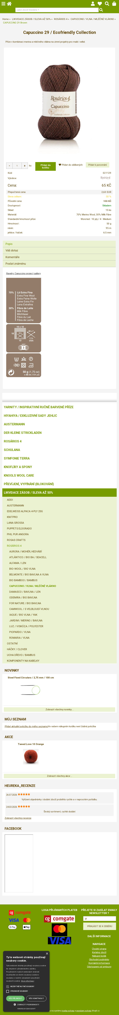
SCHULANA (12, 450)
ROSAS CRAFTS (16, 540)
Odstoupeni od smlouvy (99, 966)
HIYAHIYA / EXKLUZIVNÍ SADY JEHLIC (30, 416)
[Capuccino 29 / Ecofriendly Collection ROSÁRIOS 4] (59, 102)
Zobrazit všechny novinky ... (60, 709)
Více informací (27, 981)
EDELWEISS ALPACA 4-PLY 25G (25, 511)
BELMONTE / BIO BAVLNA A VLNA (29, 574)
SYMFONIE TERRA (17, 458)
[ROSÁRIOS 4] (105, 179)
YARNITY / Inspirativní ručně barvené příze (38, 407)
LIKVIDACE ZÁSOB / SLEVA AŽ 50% (28, 492)
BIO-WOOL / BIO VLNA (22, 568)
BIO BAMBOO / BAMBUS (23, 580)
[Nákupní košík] (115, 4)
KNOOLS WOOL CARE (19, 475)
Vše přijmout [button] (15, 998)
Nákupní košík (99, 956)
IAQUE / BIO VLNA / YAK (23, 614)
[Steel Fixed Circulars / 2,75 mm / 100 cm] (30, 690)
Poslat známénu (16, 263)
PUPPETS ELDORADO (19, 528)
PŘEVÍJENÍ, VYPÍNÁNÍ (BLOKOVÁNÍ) (29, 484)
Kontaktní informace (99, 963)
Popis (9, 244)
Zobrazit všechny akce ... (59, 776)
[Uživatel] (101, 4)
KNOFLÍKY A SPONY (18, 467)
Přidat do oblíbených (72, 164)
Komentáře (13, 257)
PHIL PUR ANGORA (18, 534)
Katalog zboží (99, 952)
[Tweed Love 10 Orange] (31, 757)
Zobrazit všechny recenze (18, 818)
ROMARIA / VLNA (19, 637)
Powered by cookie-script (26, 1009)
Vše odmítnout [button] (36, 998)
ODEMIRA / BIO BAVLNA (23, 597)
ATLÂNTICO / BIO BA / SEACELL (28, 557)
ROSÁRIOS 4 (13, 441)
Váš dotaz (12, 250)
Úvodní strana (99, 948)
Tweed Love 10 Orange (31, 744)
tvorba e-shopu (68, 1011)
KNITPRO (12, 517)
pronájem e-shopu (83, 1011)
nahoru (114, 1010)
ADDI (10, 499)
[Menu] (3, 3)
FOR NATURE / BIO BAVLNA (25, 603)
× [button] (47, 954)
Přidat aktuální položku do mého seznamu (26, 726)
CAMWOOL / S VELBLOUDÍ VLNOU (29, 609)
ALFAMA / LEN (17, 563)
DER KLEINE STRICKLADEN (23, 433)
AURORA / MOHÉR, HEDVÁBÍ (25, 551)
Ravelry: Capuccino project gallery (23, 273)
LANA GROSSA (15, 522)
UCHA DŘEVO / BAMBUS (21, 655)
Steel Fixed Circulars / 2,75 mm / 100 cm (31, 677)
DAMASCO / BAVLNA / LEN (24, 591)
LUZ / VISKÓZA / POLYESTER (26, 626)
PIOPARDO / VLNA (20, 632)
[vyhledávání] (108, 4)
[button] (26, 1004)
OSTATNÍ (12, 643)
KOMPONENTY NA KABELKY (23, 660)
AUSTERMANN (14, 424)
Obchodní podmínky (99, 959)
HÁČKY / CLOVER (17, 649)
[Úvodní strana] (11, 4)
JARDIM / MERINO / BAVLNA (25, 620)
